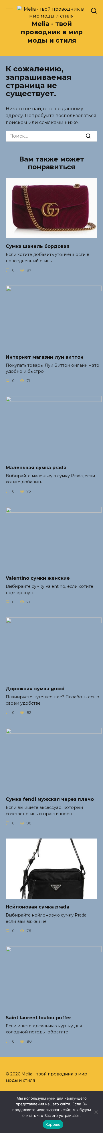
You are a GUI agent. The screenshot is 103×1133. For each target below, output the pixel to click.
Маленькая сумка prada (36, 467)
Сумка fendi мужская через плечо (50, 799)
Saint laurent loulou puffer (38, 1017)
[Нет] (96, 1112)
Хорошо (53, 1124)
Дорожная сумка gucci (35, 688)
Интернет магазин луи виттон (45, 357)
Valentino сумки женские (38, 578)
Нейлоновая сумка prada (37, 907)
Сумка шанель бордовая (38, 246)
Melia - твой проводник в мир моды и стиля (52, 32)
